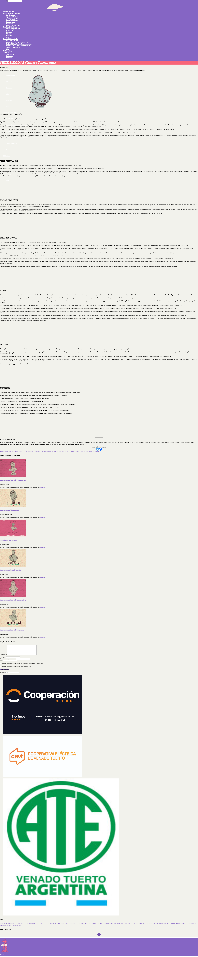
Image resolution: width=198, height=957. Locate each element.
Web (1, 660)
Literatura (9, 32)
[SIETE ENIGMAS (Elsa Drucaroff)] (99, 498)
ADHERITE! (10, 54)
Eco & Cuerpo (10, 15)
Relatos (184, 923)
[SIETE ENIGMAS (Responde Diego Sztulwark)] (99, 468)
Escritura (83, 923)
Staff (7, 57)
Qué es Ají (6, 52)
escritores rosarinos (69, 923)
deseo (9, 451)
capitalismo (19, 923)
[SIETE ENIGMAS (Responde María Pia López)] (99, 588)
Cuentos (41, 923)
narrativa (150, 923)
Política (164, 923)
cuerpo (46, 923)
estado (90, 923)
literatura (37, 451)
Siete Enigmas (4, 451)
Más (7, 37)
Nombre (3, 657)
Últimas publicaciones (13, 25)
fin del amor (27, 451)
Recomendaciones (12, 20)
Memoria (141, 923)
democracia (52, 923)
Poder (68, 451)
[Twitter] (97, 449)
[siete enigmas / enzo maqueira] (99, 528)
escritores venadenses (76, 923)
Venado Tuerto (4, 925)
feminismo (15, 451)
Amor (1, 923)
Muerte (147, 923)
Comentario (3, 654)
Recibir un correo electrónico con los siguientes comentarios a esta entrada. (23, 663)
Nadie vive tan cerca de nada (53, 451)
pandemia (155, 923)
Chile (22, 923)
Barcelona (15, 923)
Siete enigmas (10, 22)
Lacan (122, 923)
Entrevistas (9, 23)
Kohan (118, 923)
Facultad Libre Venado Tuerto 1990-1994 (18, 46)
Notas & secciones (8, 12)
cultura (48, 923)
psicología (179, 923)
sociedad (193, 923)
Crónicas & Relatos (12, 18)
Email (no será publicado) (7, 659)
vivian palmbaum (17, 925)
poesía (160, 923)
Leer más (42, 487)
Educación (9, 30)
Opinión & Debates (12, 17)
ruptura (77, 451)
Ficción (99, 923)
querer (72, 451)
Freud (108, 923)
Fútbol (111, 923)
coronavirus (32, 923)
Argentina (9, 923)
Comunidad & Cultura (13, 13)
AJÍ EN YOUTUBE (12, 40)
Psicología (9, 35)
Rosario (189, 923)
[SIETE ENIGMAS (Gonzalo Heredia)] (99, 558)
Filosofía (8, 34)
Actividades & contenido (10, 39)
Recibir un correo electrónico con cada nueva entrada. (17, 666)
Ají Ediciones (7, 51)
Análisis (4, 923)
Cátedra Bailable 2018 (13, 47)
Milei (144, 923)
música (43, 451)
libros (32, 451)
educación (62, 923)
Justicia (115, 923)
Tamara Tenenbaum (93, 451)
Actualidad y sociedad (13, 29)
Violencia (10, 925)
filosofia (21, 451)
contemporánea (26, 923)
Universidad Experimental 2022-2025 (17, 42)
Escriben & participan (10, 27)
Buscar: (5, 0)
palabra (64, 451)
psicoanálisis (172, 923)
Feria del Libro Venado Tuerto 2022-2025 (19, 44)
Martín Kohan (135, 923)
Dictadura (57, 923)
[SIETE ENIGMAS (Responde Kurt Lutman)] (99, 618)
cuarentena (37, 923)
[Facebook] (100, 449)
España (87, 923)
